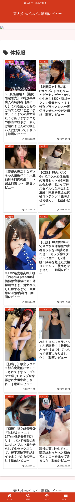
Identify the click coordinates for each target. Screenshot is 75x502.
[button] (67, 492)
